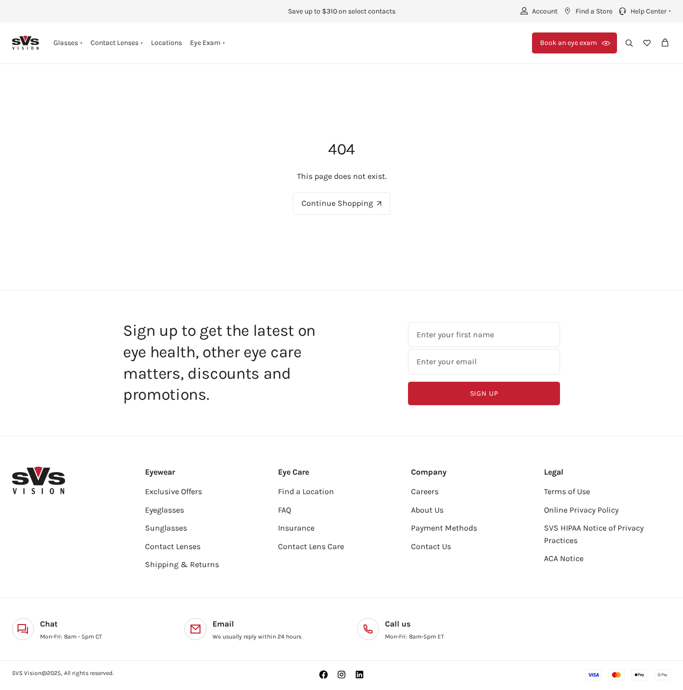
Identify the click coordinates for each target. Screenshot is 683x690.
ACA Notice (564, 558)
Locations (166, 42)
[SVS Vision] (26, 42)
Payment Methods (444, 528)
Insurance (296, 528)
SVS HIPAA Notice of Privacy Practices (594, 534)
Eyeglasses (164, 510)
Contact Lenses (172, 546)
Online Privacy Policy (581, 510)
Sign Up (484, 393)
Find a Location (306, 491)
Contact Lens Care (311, 546)
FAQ (284, 510)
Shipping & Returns (182, 564)
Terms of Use (567, 491)
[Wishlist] (647, 43)
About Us (427, 510)
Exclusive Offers (173, 491)
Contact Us (431, 546)
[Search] (629, 43)
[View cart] (665, 43)
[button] (643, 11)
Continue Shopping (337, 203)
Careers (424, 491)
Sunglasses (166, 528)
